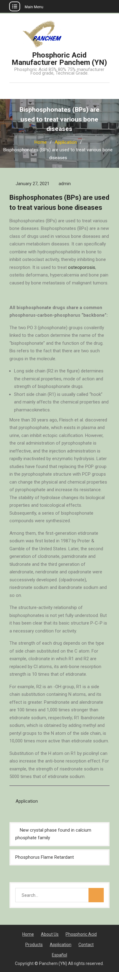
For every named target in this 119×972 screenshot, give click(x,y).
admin (65, 183)
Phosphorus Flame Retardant (44, 857)
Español (59, 955)
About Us (50, 934)
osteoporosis (81, 267)
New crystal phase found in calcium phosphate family (53, 834)
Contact (86, 944)
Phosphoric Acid (81, 934)
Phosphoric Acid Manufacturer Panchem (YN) (59, 59)
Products (34, 944)
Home (28, 934)
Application (27, 801)
